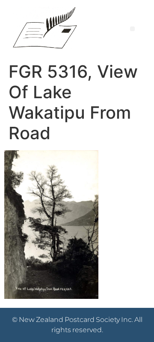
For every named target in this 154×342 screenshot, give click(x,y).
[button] (132, 28)
